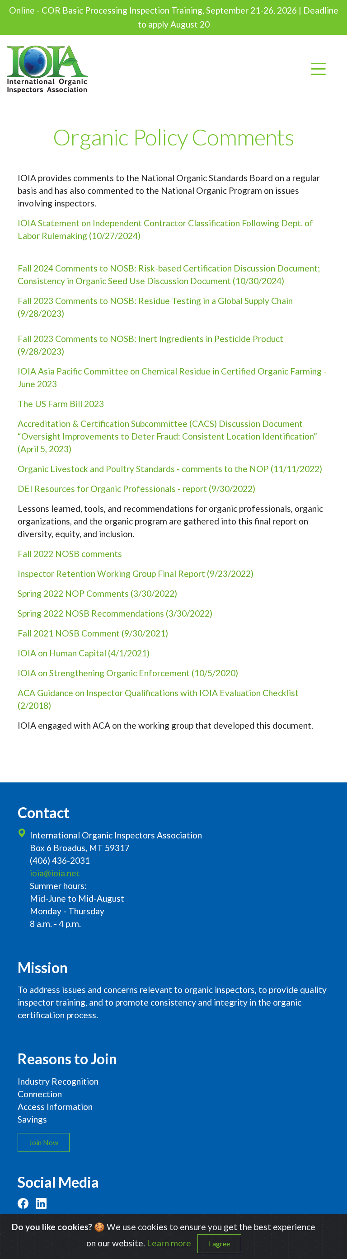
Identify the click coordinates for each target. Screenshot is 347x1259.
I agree (219, 1243)
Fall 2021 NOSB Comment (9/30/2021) (93, 633)
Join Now (43, 1142)
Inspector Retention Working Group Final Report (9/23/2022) (135, 573)
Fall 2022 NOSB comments (70, 553)
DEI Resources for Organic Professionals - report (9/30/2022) (136, 488)
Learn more (169, 1243)
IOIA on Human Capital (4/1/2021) (84, 653)
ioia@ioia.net (55, 873)
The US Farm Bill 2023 (61, 403)
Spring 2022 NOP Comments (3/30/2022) (97, 593)
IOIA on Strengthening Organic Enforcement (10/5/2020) (128, 673)
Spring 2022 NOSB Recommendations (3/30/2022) (115, 613)
